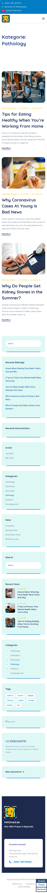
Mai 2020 (9, 458)
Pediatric (12, 280)
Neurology (5, 108)
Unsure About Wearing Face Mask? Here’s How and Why (28, 595)
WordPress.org (11, 539)
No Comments (36, 108)
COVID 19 (10, 695)
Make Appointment (13, 772)
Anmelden (9, 526)
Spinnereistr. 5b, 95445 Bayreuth (15, 7)
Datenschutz (17, 884)
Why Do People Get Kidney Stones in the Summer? (22, 291)
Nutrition (10, 705)
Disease (20, 695)
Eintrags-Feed (11, 530)
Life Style (31, 700)
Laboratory (10, 486)
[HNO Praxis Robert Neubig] (6, 18)
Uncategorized (11, 504)
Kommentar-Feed (12, 535)
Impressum (30, 884)
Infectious (10, 700)
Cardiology (5, 194)
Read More (6, 148)
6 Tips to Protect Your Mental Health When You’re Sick (27, 609)
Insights (21, 700)
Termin (41, 885)
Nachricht (41, 889)
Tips (18, 705)
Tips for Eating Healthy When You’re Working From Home (23, 120)
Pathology (13, 108)
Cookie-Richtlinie (24, 887)
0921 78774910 (16, 3)
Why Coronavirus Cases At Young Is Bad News (19, 206)
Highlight (31, 695)
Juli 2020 (9, 454)
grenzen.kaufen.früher (13, 10)
